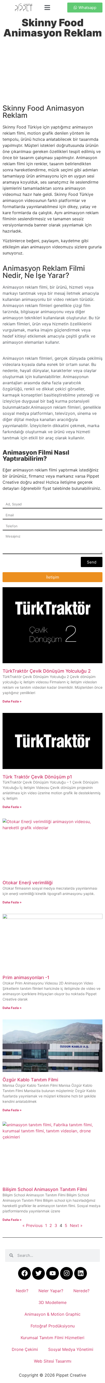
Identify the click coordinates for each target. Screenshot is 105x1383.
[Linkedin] (80, 1273)
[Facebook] (24, 1273)
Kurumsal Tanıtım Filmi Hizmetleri (52, 1337)
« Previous (32, 1225)
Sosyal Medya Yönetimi (70, 1349)
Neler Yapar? (50, 1290)
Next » (76, 1225)
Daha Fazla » (12, 701)
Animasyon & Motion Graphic (52, 1314)
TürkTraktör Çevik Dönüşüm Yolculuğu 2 (47, 671)
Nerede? (81, 1290)
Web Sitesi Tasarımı (52, 1361)
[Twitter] (38, 1273)
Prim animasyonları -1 (26, 977)
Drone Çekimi (25, 1349)
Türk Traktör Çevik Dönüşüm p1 (37, 776)
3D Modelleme (52, 1302)
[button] (47, 7)
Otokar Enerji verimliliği (27, 882)
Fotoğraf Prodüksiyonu (53, 1325)
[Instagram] (66, 1273)
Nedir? (22, 1290)
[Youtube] (52, 1273)
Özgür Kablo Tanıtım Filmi (30, 1079)
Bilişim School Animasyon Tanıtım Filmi (45, 1189)
